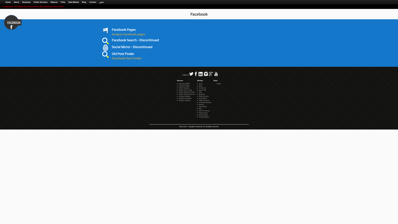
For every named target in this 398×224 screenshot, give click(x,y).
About (16, 2)
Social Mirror (203, 98)
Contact (92, 2)
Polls (63, 2)
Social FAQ (202, 90)
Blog (84, 2)
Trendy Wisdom (204, 117)
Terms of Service (204, 111)
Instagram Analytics (185, 98)
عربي (101, 2)
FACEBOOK (14, 22)
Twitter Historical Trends (186, 92)
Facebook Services (205, 102)
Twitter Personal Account (187, 94)
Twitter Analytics (184, 88)
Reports (54, 2)
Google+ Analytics (185, 100)
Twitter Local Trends (185, 90)
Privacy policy (203, 113)
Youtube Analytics (184, 96)
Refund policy (203, 115)
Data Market (73, 2)
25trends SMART (184, 84)
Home (8, 2)
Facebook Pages (184, 86)
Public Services (40, 2)
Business (26, 2)
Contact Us (202, 88)
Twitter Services (204, 100)
